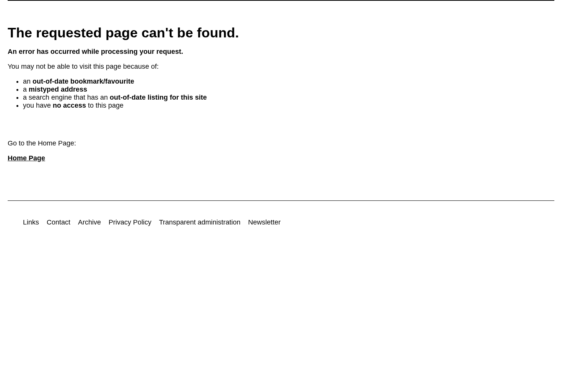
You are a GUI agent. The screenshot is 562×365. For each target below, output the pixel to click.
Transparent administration (199, 222)
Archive (89, 222)
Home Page (26, 158)
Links (31, 222)
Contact (58, 222)
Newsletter (264, 222)
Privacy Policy (130, 222)
